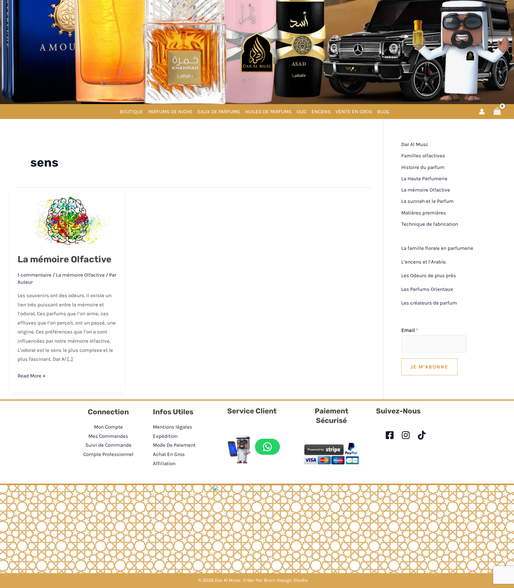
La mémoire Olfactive (65, 259)
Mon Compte (108, 427)
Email (409, 330)
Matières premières (423, 213)
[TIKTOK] (421, 435)
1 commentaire (34, 275)
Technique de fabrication (429, 224)
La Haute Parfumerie (424, 178)
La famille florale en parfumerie (437, 248)
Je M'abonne (429, 367)
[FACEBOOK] (389, 435)
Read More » (32, 376)
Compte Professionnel (108, 454)
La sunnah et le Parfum (427, 201)
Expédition (165, 436)
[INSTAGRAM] (405, 435)
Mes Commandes (108, 436)
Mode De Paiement (174, 445)
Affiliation (164, 463)
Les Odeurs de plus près (428, 275)
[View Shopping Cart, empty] (497, 111)
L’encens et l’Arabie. (423, 262)
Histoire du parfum (422, 167)
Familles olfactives (423, 156)
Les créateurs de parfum (429, 303)
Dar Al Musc (414, 144)
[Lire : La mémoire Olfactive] (67, 220)
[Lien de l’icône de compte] (482, 112)
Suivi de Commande (108, 445)
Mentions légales (172, 427)
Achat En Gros (169, 454)
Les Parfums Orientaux (427, 289)
